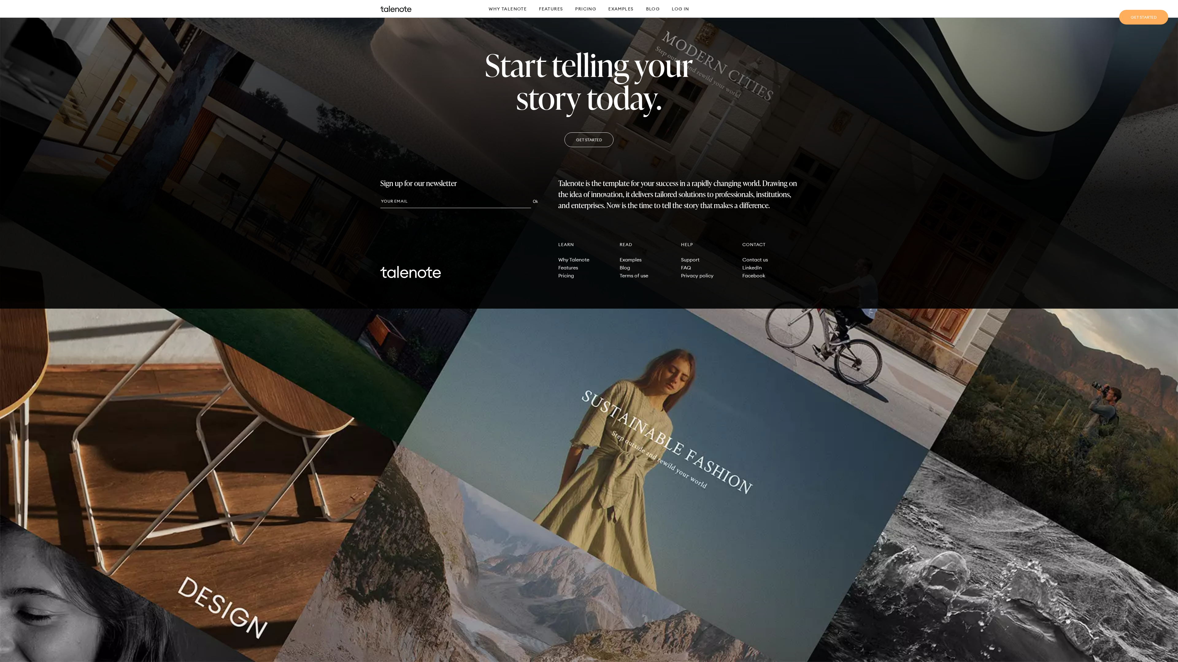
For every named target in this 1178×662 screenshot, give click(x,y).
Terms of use (634, 275)
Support (690, 260)
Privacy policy (697, 275)
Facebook (753, 275)
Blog (653, 9)
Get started (1144, 17)
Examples (620, 9)
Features (551, 9)
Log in (680, 9)
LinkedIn (752, 267)
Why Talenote (508, 9)
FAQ (686, 267)
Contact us (755, 260)
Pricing (585, 9)
